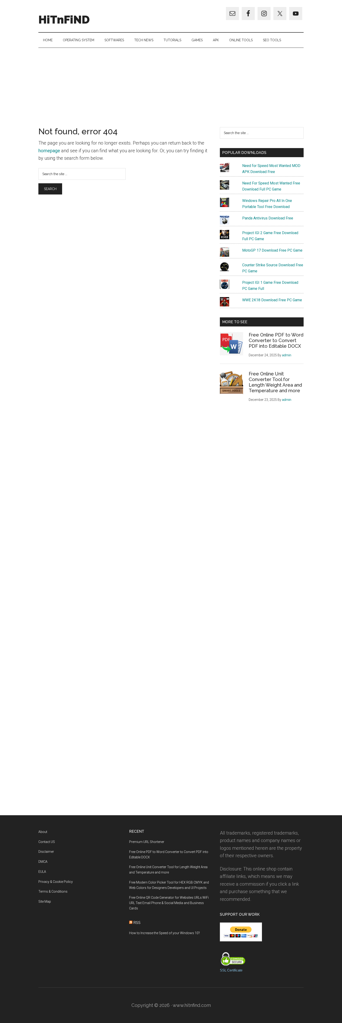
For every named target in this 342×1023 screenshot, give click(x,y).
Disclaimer (46, 851)
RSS (137, 922)
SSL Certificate (231, 970)
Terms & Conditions (52, 891)
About (42, 832)
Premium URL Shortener (146, 842)
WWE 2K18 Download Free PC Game (272, 300)
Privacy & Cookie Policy (55, 882)
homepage (49, 150)
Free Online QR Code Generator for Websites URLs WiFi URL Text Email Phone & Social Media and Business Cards (169, 903)
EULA (42, 872)
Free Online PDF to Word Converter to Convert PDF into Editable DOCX (276, 340)
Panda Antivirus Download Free (267, 218)
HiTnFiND (64, 19)
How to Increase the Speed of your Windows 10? (164, 933)
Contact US (46, 842)
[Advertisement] (171, 82)
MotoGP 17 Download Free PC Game (272, 250)
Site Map (44, 901)
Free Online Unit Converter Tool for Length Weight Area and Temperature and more (275, 382)
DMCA (42, 861)
